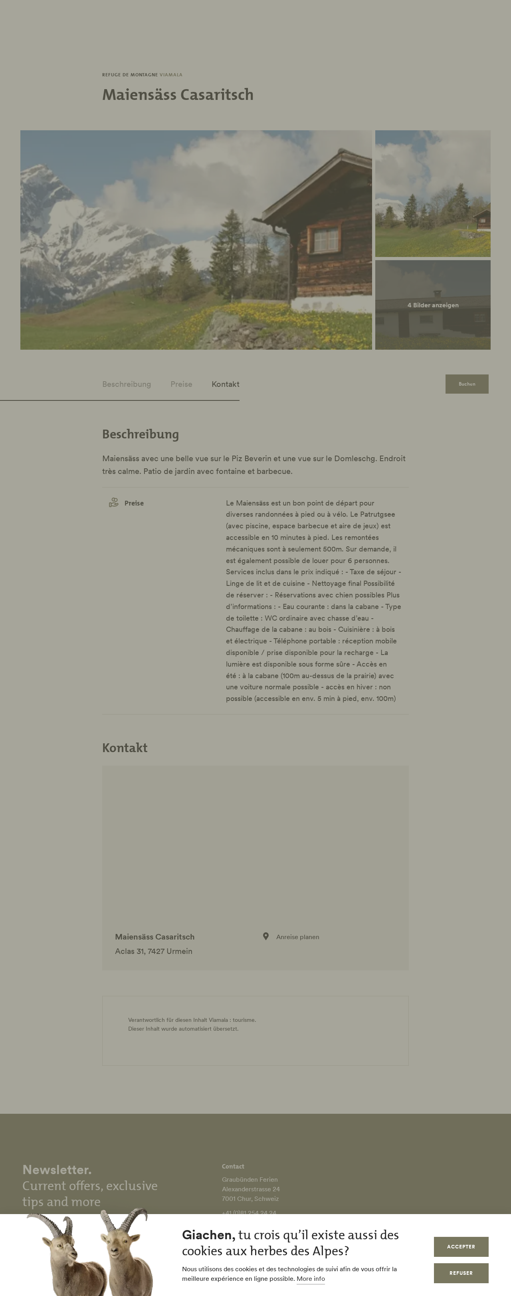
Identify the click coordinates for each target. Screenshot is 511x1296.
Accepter (461, 1247)
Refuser (461, 1273)
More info (311, 1278)
